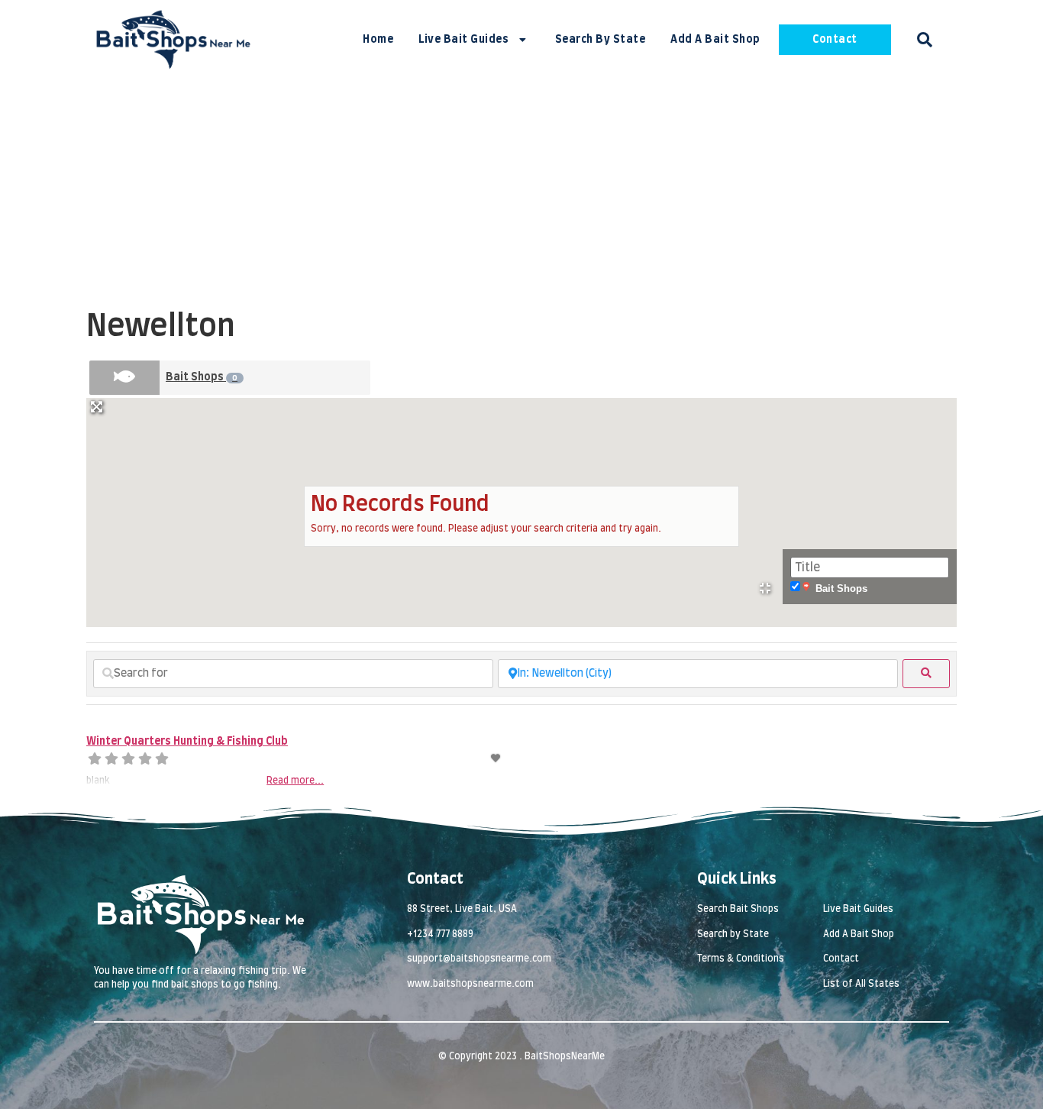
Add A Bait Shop (715, 39)
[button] (924, 39)
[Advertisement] (521, 194)
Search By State (600, 39)
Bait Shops (201, 377)
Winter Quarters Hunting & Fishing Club (187, 741)
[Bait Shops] (124, 378)
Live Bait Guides (463, 39)
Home (378, 39)
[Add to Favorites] (496, 758)
